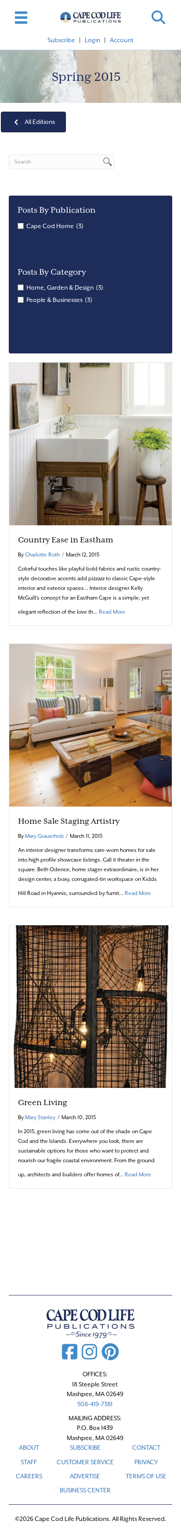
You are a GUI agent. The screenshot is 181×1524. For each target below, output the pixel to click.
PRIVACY (146, 1462)
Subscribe (61, 40)
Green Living (42, 1102)
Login (92, 40)
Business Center (85, 1490)
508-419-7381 (94, 1404)
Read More (112, 611)
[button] (158, 17)
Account (122, 40)
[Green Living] (90, 1005)
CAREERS (29, 1476)
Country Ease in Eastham (65, 539)
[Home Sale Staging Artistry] (90, 724)
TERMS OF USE (146, 1476)
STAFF (29, 1462)
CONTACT (146, 1447)
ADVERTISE (85, 1476)
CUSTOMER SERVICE (85, 1462)
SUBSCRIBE (85, 1447)
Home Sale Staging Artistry (68, 821)
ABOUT (29, 1447)
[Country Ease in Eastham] (90, 443)
